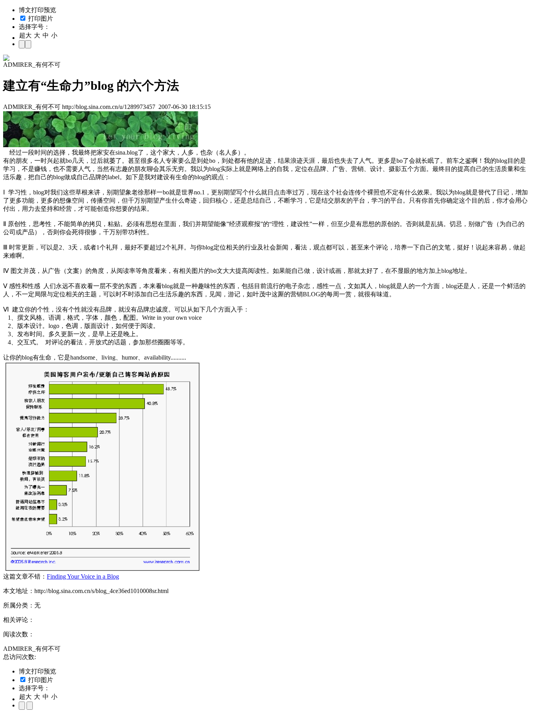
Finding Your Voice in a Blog (83, 576)
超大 (25, 35)
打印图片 (40, 18)
